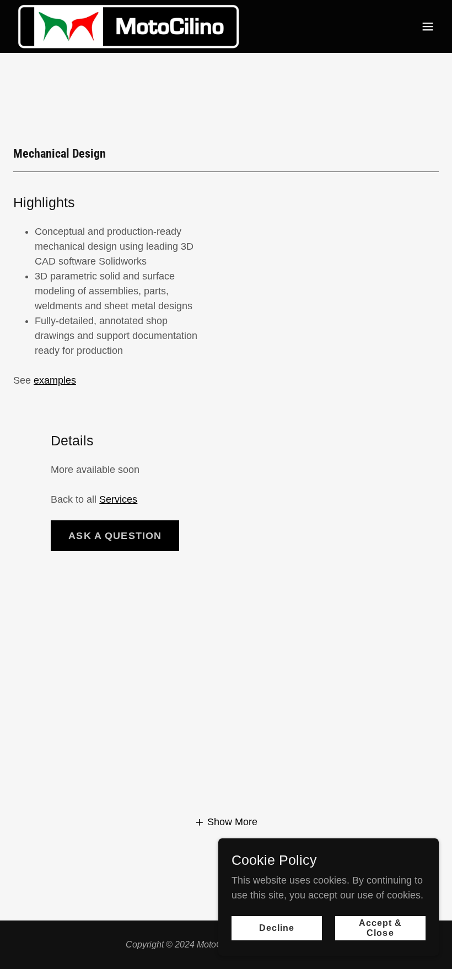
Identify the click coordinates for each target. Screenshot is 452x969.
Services (118, 499)
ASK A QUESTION (115, 535)
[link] (128, 26)
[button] (428, 26)
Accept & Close (380, 928)
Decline (276, 928)
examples (55, 380)
